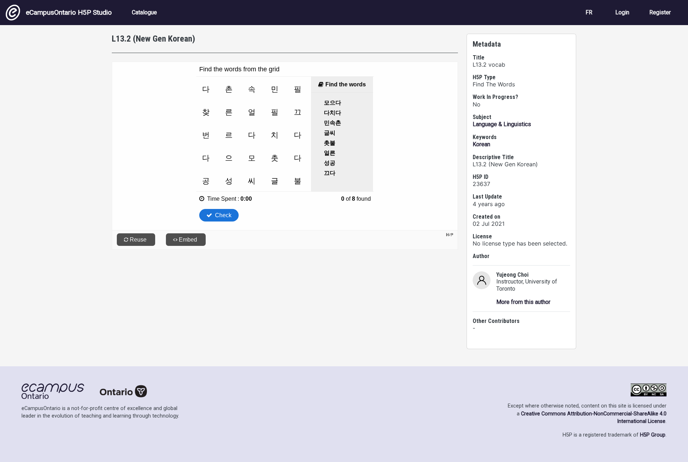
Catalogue (144, 12)
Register (660, 12)
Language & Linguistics (502, 124)
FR (589, 12)
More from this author (523, 302)
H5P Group (652, 435)
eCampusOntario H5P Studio (69, 12)
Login (622, 12)
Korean (481, 144)
